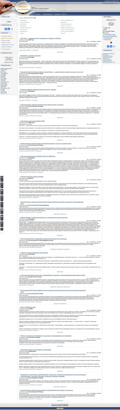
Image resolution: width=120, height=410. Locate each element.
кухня (2, 74)
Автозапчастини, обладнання (24, 138)
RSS (118, 3)
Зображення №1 (60, 117)
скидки (2, 76)
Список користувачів (109, 34)
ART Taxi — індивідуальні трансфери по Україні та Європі (41, 38)
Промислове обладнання (66, 27)
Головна (38, 14)
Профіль (106, 33)
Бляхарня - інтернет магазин (31, 55)
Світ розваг (105, 54)
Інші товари (22, 29)
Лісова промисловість (66, 24)
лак (1, 71)
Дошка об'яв (106, 58)
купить (2, 79)
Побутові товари (24, 22)
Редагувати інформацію (110, 36)
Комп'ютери (23, 24)
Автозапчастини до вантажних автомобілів (36, 349)
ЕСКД (2, 87)
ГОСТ (2, 80)
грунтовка (3, 73)
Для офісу (63, 22)
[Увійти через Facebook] (8, 29)
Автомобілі (22, 20)
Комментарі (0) (35, 50)
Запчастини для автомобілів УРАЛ (33, 121)
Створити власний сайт (109, 53)
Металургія (22, 25)
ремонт (2, 91)
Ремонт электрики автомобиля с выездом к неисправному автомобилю (46, 336)
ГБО (2, 89)
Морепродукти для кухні (109, 62)
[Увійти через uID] (5, 29)
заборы (2, 83)
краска (2, 72)
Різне (62, 33)
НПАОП (2, 93)
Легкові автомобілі (22, 50)
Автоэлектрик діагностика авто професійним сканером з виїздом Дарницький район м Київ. (53, 275)
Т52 (1, 90)
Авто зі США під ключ (28, 307)
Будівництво (23, 31)
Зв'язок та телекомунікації (67, 29)
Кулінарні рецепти (107, 57)
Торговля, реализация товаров (25, 172)
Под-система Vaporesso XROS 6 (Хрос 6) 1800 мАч (38, 156)
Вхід (64, 14)
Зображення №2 (63, 213)
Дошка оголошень (47, 14)
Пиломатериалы (22, 100)
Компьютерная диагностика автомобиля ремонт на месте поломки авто (46, 143)
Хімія (21, 33)
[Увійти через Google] (11, 29)
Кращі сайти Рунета (108, 56)
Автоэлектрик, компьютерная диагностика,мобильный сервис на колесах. (47, 390)
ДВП (2, 77)
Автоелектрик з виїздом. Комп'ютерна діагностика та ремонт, (42, 104)
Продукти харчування (25, 27)
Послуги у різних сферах (66, 31)
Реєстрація (57, 14)
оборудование (4, 88)
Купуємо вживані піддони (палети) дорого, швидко (38, 89)
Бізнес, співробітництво (66, 20)
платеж (2, 78)
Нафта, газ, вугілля (65, 25)
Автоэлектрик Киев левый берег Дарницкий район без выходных (44, 239)
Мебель (2, 69)
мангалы (3, 84)
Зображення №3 (67, 249)
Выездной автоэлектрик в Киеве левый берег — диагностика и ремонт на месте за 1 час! (52, 72)
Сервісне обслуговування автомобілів (34, 252)
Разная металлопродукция (24, 67)
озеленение (4, 82)
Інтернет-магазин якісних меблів (32, 176)
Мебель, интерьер (22, 197)
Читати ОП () (107, 39)
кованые (3, 85)
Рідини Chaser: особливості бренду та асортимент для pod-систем (44, 217)
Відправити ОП (108, 38)
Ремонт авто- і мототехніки (24, 84)
